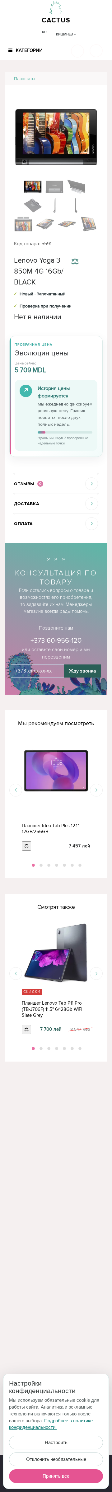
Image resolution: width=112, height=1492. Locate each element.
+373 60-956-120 (56, 640)
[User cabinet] (96, 50)
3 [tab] (48, 865)
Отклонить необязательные (56, 1459)
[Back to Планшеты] (95, 78)
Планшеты (24, 78)
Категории (29, 50)
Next (96, 790)
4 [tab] (56, 865)
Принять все (56, 1476)
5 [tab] (63, 865)
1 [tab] (32, 865)
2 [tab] (40, 865)
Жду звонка (82, 671)
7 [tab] (79, 865)
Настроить (56, 1442)
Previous (15, 790)
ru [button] (44, 32)
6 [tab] (71, 865)
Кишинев (65, 34)
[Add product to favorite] (93, 262)
